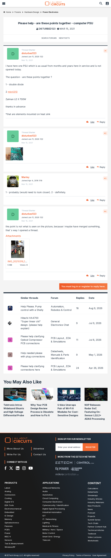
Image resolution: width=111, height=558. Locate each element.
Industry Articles (95, 499)
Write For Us (14, 454)
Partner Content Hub (97, 527)
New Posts (64, 38)
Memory (8, 519)
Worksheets (93, 540)
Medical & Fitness (50, 526)
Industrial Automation (52, 512)
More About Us (15, 448)
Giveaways (93, 495)
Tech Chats (93, 523)
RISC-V (8, 536)
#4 (105, 211)
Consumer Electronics (52, 502)
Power (7, 533)
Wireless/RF (10, 547)
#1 (105, 51)
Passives (9, 526)
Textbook (92, 533)
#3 (105, 178)
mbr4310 (12, 91)
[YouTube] (31, 468)
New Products (94, 506)
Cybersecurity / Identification (55, 505)
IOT (44, 516)
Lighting (46, 522)
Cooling (8, 498)
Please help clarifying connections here (32, 368)
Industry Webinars (96, 502)
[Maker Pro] (76, 469)
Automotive (47, 495)
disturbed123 (47, 28)
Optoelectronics (12, 522)
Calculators (93, 488)
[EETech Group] (64, 462)
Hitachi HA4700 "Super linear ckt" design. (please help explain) (31, 323)
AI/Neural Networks (51, 488)
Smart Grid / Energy (51, 536)
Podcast (91, 513)
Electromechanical (13, 509)
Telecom (46, 540)
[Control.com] (85, 463)
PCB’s (7, 529)
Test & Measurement (14, 543)
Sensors (8, 540)
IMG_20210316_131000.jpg (21, 261)
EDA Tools (9, 505)
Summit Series (94, 520)
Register (90, 447)
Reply (102, 122)
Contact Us (39, 454)
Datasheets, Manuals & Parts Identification (60, 355)
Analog (8, 491)
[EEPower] (62, 468)
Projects (91, 516)
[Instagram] (24, 468)
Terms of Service (83, 555)
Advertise (38, 448)
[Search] (100, 3)
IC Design (9, 516)
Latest (7, 488)
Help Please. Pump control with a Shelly (32, 308)
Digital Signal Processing (53, 509)
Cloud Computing (50, 498)
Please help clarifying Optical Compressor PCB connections (32, 340)
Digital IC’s (9, 502)
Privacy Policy (68, 555)
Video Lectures (94, 537)
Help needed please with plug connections (33, 355)
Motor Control (48, 533)
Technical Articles (96, 530)
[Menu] (3, 3)
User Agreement (99, 555)
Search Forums (49, 38)
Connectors (10, 495)
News (90, 509)
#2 (105, 133)
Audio (45, 491)
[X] (11, 468)
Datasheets (93, 492)
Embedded (9, 512)
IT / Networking (49, 519)
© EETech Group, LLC (14, 555)
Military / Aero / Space (52, 529)
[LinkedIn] (17, 468)
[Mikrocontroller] (67, 474)
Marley (25, 177)
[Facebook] (6, 468)
